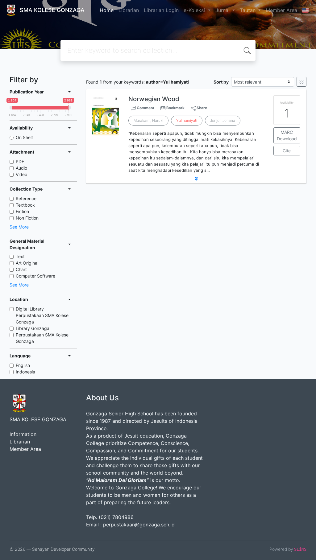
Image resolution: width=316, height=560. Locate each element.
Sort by (221, 81)
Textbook (25, 205)
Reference (26, 198)
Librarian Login (161, 10)
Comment (145, 107)
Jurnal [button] (223, 10)
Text (20, 256)
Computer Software (35, 275)
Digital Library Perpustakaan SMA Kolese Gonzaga (42, 315)
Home (107, 10)
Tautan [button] (248, 10)
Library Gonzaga (32, 328)
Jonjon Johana (222, 120)
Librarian (128, 10)
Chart (21, 269)
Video (21, 174)
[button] (196, 178)
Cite (287, 150)
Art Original (27, 263)
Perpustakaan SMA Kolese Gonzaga (42, 338)
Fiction (22, 211)
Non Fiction (27, 217)
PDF (20, 161)
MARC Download (287, 135)
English (23, 365)
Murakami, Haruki (148, 120)
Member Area (281, 10)
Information (23, 434)
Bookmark (175, 107)
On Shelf (24, 137)
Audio (21, 168)
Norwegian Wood (153, 99)
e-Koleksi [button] (195, 10)
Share (201, 107)
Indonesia (25, 371)
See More (19, 226)
